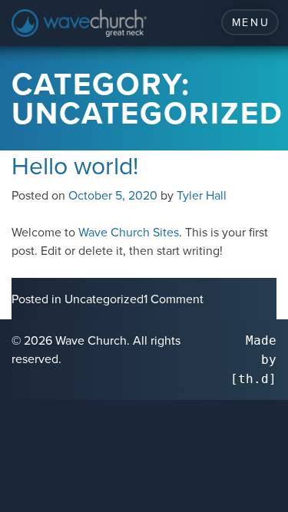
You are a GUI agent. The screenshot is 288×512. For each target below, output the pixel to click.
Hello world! (75, 164)
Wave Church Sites (128, 231)
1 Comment (174, 298)
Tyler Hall (202, 195)
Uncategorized (104, 298)
